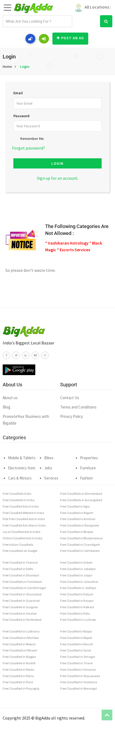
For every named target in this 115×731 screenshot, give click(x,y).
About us (10, 397)
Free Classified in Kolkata (77, 607)
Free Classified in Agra (75, 506)
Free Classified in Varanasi (78, 669)
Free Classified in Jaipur (76, 575)
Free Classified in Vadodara (78, 682)
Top (107, 715)
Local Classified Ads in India (21, 532)
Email (18, 93)
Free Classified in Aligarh (76, 513)
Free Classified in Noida (18, 669)
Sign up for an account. (57, 178)
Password (21, 115)
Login (24, 66)
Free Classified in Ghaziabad (22, 594)
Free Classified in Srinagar (77, 657)
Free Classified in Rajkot (76, 638)
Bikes (48, 457)
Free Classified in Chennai (20, 562)
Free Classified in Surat (75, 650)
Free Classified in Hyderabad (22, 620)
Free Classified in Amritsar (77, 519)
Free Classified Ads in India (21, 506)
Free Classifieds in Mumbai (21, 638)
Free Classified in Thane (76, 663)
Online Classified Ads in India (22, 538)
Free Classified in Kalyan (76, 594)
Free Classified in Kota (75, 613)
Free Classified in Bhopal (76, 532)
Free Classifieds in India (18, 500)
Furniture (88, 467)
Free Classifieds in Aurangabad (81, 500)
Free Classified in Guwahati (21, 601)
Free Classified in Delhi (18, 569)
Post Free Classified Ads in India (24, 519)
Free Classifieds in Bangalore (79, 525)
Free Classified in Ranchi (76, 644)
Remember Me (32, 138)
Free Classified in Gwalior (20, 613)
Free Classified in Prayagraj (21, 688)
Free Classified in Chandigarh (80, 545)
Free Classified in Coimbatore (79, 551)
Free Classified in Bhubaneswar (81, 538)
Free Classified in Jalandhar (79, 582)
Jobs (48, 467)
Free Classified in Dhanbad (21, 575)
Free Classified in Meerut (19, 644)
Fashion (86, 478)
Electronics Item (21, 467)
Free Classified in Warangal (78, 688)
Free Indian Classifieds (18, 545)
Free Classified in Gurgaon (20, 607)
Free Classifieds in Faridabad (22, 582)
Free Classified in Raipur (76, 631)
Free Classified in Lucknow (78, 620)
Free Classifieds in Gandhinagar (24, 588)
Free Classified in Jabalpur (78, 569)
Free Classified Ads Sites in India (24, 525)
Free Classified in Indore (76, 562)
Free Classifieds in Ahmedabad (81, 494)
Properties (89, 457)
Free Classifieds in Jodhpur (78, 588)
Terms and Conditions (78, 407)
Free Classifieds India (17, 494)
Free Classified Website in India (23, 513)
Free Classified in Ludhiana (21, 631)
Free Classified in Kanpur (77, 601)
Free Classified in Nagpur (19, 657)
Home (7, 66)
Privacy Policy (71, 416)
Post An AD (72, 38)
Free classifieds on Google (20, 551)
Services (51, 478)
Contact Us (69, 397)
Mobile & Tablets (22, 457)
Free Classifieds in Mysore (20, 650)
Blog (6, 407)
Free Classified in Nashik (19, 663)
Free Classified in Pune (18, 682)
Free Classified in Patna (18, 676)
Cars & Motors (20, 478)
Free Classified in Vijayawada (80, 676)
